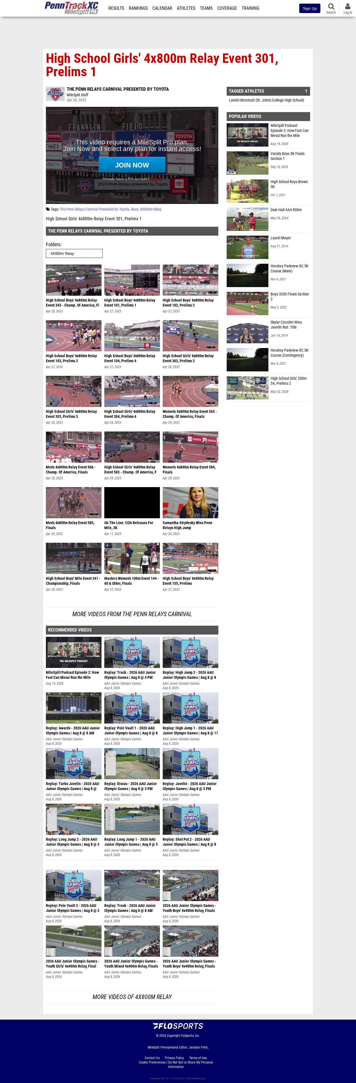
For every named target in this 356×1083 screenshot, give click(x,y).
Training (250, 8)
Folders (53, 244)
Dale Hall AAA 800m (286, 210)
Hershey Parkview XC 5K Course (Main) (289, 268)
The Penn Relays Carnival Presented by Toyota (118, 89)
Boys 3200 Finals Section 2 (290, 297)
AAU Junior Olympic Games (122, 683)
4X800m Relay (151, 209)
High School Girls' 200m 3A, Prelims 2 (289, 381)
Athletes (186, 8)
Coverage (227, 8)
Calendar (162, 8)
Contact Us (152, 1058)
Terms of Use (198, 1058)
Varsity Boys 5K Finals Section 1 (288, 156)
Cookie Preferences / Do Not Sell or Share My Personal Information (176, 1064)
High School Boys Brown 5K (289, 184)
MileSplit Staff (77, 95)
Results (116, 8)
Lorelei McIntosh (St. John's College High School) (266, 100)
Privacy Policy (174, 1058)
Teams (206, 8)
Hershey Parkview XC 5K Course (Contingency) (289, 353)
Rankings (138, 8)
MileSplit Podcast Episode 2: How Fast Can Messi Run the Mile (290, 130)
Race (134, 209)
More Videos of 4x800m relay (132, 996)
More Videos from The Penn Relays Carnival (132, 614)
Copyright (173, 1036)
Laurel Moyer (281, 238)
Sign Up (310, 8)
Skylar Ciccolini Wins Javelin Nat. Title (286, 325)
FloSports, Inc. (190, 1036)
